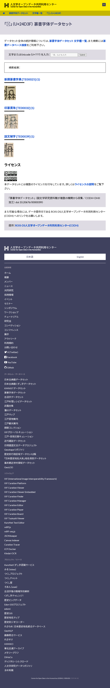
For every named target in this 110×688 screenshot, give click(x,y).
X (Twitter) (12, 352)
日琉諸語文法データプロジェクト (20, 445)
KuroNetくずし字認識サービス (19, 565)
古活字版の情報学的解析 (16, 591)
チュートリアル (11, 316)
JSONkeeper (10, 535)
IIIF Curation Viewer (14, 487)
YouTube (11, 362)
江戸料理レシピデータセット (18, 401)
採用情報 (8, 294)
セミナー (8, 303)
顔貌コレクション (12, 427)
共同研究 (8, 290)
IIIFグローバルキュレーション (18, 432)
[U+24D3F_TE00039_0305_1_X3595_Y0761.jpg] (8, 156)
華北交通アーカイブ (14, 648)
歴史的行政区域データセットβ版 (20, 454)
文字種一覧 (37, 13)
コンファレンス (11, 330)
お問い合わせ (11, 347)
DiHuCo (8, 657)
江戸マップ (9, 414)
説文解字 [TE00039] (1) (19, 136)
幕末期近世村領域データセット (19, 462)
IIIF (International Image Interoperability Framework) (30, 478)
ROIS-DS (67, 678)
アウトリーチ (10, 338)
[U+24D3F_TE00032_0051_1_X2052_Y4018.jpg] (11, 127)
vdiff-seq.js (9, 531)
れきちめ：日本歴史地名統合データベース (24, 626)
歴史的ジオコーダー (14, 622)
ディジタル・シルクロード (16, 661)
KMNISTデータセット (15, 388)
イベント (8, 299)
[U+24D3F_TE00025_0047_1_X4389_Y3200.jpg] (10, 99)
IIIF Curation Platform (15, 483)
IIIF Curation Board (13, 513)
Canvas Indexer (11, 540)
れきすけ (8, 639)
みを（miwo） (10, 569)
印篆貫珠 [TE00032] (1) (19, 108)
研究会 (7, 321)
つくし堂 (8, 582)
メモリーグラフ (11, 652)
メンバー (8, 281)
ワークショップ (11, 312)
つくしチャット (10, 578)
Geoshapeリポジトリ (14, 449)
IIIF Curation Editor (13, 505)
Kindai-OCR (10, 553)
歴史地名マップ (11, 617)
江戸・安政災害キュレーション (18, 436)
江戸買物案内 (11, 419)
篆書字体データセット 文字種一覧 (68, 40)
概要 (6, 277)
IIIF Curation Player (13, 509)
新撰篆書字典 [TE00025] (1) (22, 79)
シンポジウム (10, 308)
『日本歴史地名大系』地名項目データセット (25, 458)
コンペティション (12, 325)
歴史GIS (8, 613)
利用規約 (8, 343)
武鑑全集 (8, 405)
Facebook (12, 357)
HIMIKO (8, 644)
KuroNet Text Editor (14, 522)
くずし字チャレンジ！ (14, 595)
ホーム (7, 272)
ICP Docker (10, 549)
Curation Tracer (12, 544)
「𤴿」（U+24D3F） (54, 13)
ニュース (8, 286)
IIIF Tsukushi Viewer (14, 518)
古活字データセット (13, 397)
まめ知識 (8, 670)
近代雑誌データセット (15, 440)
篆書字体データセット (18, 13)
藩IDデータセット (12, 410)
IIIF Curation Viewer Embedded (19, 492)
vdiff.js (7, 527)
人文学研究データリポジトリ (18, 665)
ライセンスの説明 (84, 184)
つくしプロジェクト (13, 573)
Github (10, 367)
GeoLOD (8, 467)
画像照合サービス (13, 635)
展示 (6, 334)
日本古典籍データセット (16, 379)
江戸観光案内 (11, 423)
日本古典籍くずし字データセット (20, 383)
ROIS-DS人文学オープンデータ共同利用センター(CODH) (46, 225)
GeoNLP (8, 630)
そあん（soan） (11, 586)
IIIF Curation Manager (15, 500)
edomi (7, 608)
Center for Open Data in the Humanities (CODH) (47, 678)
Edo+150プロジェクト (15, 604)
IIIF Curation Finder (13, 496)
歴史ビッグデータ (12, 600)
